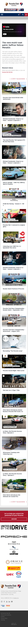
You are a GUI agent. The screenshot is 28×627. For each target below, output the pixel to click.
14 (22, 78)
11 (17, 78)
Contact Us (16, 598)
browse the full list (7, 72)
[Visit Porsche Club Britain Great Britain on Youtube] (6, 601)
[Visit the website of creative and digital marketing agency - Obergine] (14, 624)
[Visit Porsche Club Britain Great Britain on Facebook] (4, 601)
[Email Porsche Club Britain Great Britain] (12, 601)
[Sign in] (15, 14)
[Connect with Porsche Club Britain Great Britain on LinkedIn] (9, 601)
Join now (14, 519)
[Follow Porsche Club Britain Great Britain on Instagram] (1, 601)
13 (20, 78)
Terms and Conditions (6, 615)
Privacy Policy (4, 618)
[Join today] (26, 14)
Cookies (3, 616)
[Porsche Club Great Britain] (14, 4)
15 (24, 78)
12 (19, 78)
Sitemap (3, 620)
